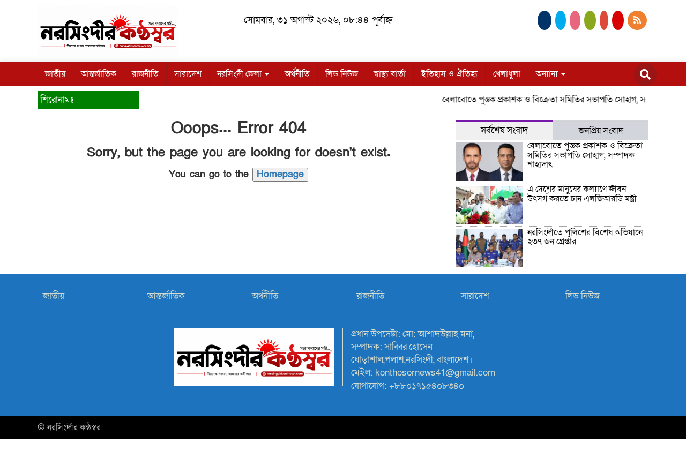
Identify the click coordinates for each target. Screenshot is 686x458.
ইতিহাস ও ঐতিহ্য (449, 74)
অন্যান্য (548, 74)
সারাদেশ (188, 74)
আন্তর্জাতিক (98, 74)
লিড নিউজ (341, 74)
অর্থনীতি (297, 74)
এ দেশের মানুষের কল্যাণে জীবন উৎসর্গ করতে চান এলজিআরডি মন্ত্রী (582, 194)
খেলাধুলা (506, 74)
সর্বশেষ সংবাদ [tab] (504, 130)
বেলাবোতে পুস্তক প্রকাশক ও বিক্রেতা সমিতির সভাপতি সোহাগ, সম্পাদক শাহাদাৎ (585, 155)
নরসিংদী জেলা (240, 74)
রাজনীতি (145, 74)
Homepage (280, 174)
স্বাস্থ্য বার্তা (390, 74)
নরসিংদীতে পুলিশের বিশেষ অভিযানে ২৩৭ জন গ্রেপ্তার (585, 237)
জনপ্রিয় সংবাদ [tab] (601, 131)
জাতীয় (55, 74)
